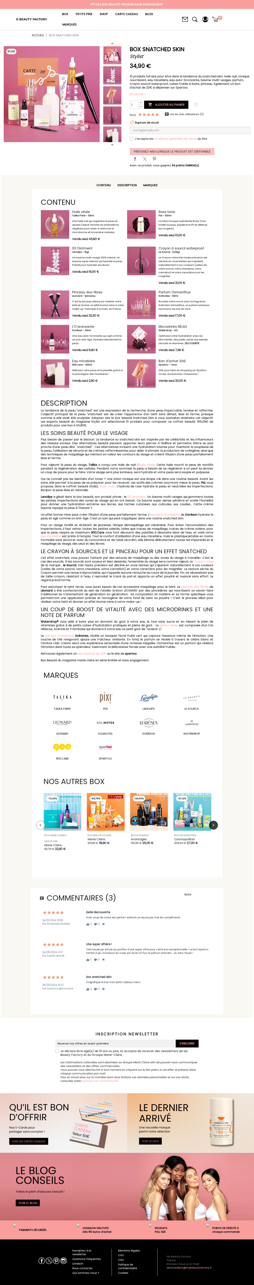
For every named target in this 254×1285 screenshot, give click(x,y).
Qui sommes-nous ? (85, 1273)
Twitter (49, 1261)
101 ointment (136, 497)
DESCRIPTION (127, 185)
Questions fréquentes (86, 1259)
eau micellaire (51, 536)
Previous (40, 825)
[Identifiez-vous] (205, 19)
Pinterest (154, 159)
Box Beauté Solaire (99, 835)
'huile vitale (146, 465)
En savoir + (138, 94)
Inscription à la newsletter (81, 1252)
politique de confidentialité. (99, 1081)
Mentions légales (129, 1250)
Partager (135, 159)
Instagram (63, 1261)
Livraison (77, 1263)
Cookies (123, 1273)
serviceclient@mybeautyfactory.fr (189, 1268)
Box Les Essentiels (185, 835)
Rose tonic (107, 486)
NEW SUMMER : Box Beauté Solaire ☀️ (127, 8)
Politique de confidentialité (127, 1266)
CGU (121, 1260)
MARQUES (150, 185)
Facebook (42, 1261)
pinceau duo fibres (195, 587)
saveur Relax (169, 625)
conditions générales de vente (175, 139)
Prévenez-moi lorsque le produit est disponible (172, 151)
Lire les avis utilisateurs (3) (186, 114)
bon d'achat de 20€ (92, 653)
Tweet (144, 159)
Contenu (104, 185)
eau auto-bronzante (165, 514)
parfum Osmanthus (59, 636)
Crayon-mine (203, 561)
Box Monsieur (140, 835)
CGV (121, 1255)
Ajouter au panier (166, 104)
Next (213, 825)
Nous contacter (82, 1268)
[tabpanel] (62, 825)
